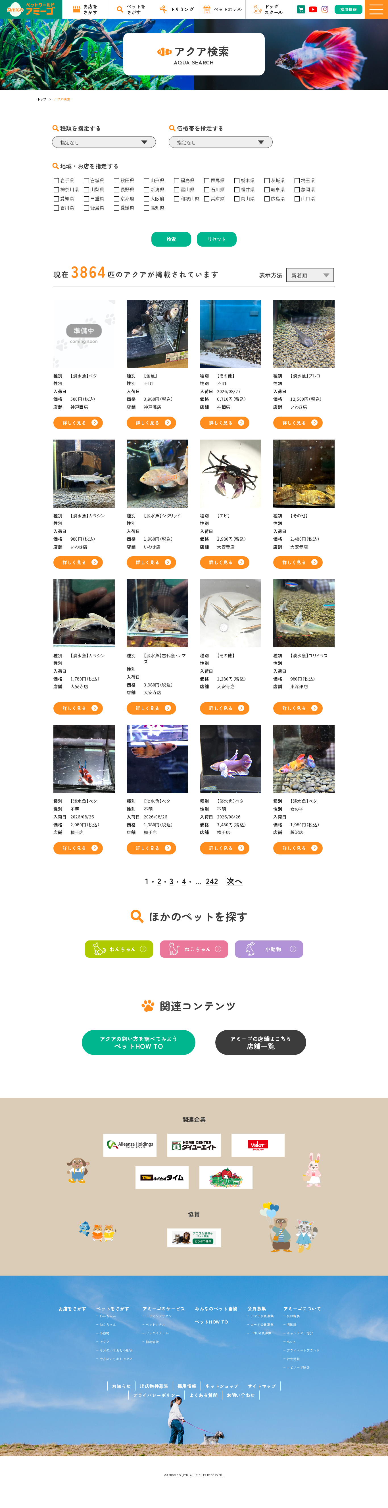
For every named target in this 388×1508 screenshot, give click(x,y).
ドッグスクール (157, 1333)
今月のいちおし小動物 (116, 1350)
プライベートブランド (303, 1350)
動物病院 (152, 1341)
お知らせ (121, 1386)
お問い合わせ (241, 1395)
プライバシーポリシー (156, 1395)
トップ (42, 98)
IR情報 (292, 1324)
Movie (291, 1341)
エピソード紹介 (298, 1367)
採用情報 (187, 1386)
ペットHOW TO (211, 1321)
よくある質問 (203, 1395)
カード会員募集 (262, 1324)
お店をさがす (72, 1308)
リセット (217, 239)
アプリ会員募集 (262, 1316)
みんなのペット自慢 (216, 1308)
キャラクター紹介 (300, 1333)
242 (212, 880)
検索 (171, 239)
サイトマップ (262, 1386)
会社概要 (293, 1316)
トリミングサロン (159, 1316)
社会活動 (293, 1358)
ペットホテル (156, 1324)
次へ (234, 880)
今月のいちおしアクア (116, 1358)
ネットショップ (221, 1386)
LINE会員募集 (261, 1333)
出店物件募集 (154, 1386)
